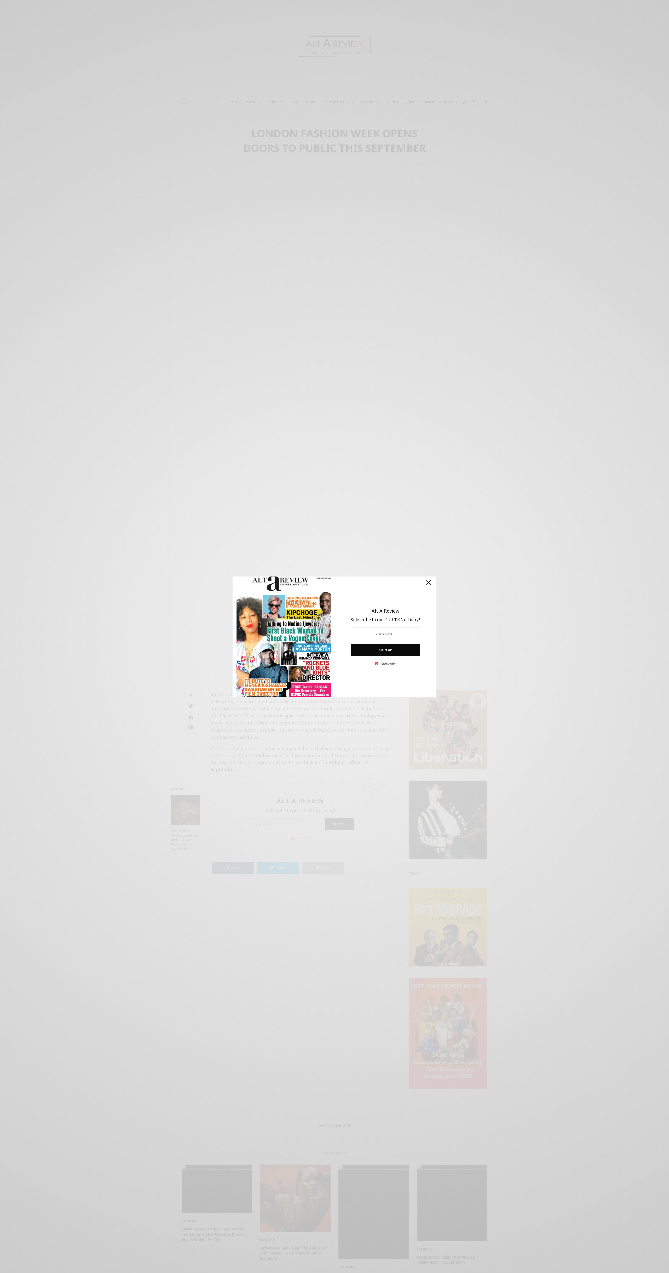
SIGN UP (385, 650)
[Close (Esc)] (428, 585)
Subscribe (388, 663)
